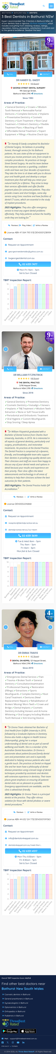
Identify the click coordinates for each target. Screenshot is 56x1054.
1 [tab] (24, 362)
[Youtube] (18, 1042)
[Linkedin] (23, 1042)
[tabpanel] (28, 55)
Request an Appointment (21, 244)
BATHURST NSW (20, 13)
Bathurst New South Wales (23, 989)
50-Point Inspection (38, 23)
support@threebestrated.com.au (23, 1038)
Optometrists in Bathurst (15, 1007)
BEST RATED (6, 13)
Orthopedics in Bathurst (15, 1011)
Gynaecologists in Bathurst (16, 1003)
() (34, 84)
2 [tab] (26, 362)
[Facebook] (3, 1042)
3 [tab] (28, 362)
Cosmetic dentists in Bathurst (17, 994)
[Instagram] (13, 1042)
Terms (15, 1046)
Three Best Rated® (26, 1051)
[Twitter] (8, 1042)
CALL (11, 74)
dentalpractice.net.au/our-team (22, 530)
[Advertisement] (28, 947)
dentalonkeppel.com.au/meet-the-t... (24, 845)
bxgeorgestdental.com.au (21, 258)
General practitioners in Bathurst (19, 998)
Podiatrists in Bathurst (14, 1015)
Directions (38, 93)
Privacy (6, 1046)
